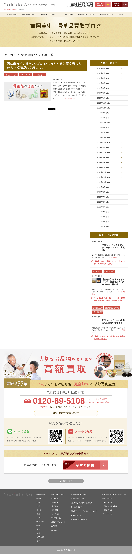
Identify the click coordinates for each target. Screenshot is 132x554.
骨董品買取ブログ (106, 14)
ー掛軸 (38, 502)
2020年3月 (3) (103, 217)
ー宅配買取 (54, 502)
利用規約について (77, 515)
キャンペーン (97, 271)
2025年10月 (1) (103, 108)
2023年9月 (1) (103, 147)
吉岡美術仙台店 (98, 308)
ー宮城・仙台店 (107, 510)
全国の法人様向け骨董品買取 (81, 503)
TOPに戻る (67, 481)
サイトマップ (107, 514)
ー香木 (38, 541)
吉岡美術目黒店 (109, 271)
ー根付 (38, 529)
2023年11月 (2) (103, 142)
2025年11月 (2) (103, 103)
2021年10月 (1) (103, 152)
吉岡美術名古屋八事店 (112, 308)
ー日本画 (38, 510)
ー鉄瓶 (38, 514)
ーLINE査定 (54, 510)
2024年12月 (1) (103, 123)
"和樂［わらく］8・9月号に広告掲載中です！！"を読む (109, 337)
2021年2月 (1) (103, 162)
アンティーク (25, 75)
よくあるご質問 (67, 14)
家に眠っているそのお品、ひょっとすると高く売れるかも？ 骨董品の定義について (44, 65)
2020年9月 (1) (103, 187)
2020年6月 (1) (103, 202)
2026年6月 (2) (103, 78)
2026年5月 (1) (103, 83)
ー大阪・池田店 (107, 498)
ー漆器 (38, 525)
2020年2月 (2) (103, 222)
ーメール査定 (55, 514)
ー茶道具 (38, 498)
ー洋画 (38, 506)
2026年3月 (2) (103, 88)
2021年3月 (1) (103, 157)
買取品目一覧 (12, 14)
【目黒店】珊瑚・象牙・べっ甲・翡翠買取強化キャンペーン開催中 (113, 282)
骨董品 (39, 75)
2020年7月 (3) (103, 197)
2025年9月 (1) (103, 113)
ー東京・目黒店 (107, 502)
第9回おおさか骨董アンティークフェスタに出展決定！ (113, 247)
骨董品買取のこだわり (86, 14)
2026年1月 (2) (103, 98)
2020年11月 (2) (103, 177)
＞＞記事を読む (114, 257)
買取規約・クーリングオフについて (84, 511)
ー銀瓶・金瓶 (40, 521)
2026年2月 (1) (103, 93)
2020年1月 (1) (103, 227)
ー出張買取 (54, 498)
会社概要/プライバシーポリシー (114, 494)
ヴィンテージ (11, 75)
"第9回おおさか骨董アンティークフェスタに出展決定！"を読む (110, 262)
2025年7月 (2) (103, 118)
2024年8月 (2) (103, 128)
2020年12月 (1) (103, 172)
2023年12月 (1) (103, 137)
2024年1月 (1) (103, 133)
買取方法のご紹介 (28, 14)
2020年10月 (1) (103, 182)
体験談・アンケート (48, 14)
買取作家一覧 (56, 518)
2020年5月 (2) (103, 207)
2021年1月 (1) (103, 167)
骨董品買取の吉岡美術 (10, 10)
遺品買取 (54, 526)
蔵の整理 (54, 530)
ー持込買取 (54, 506)
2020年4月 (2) (103, 212)
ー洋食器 (38, 518)
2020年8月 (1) (103, 192)
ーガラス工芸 (40, 537)
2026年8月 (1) (103, 68)
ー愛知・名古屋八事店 (109, 506)
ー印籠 (38, 533)
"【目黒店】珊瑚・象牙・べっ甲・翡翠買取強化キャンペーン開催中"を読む (109, 299)
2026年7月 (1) (103, 73)
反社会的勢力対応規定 (79, 519)
